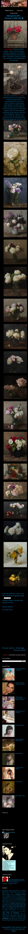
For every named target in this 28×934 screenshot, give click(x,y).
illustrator (20, 916)
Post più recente (8, 648)
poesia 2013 (11, 918)
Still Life (10, 602)
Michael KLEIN (18, 600)
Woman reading (11, 914)
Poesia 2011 (5, 905)
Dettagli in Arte (10, 897)
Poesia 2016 (7, 906)
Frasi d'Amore (4, 899)
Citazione (4, 895)
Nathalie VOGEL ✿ (19, 725)
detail (24, 915)
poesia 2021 (4, 920)
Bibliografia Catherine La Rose (11, 893)
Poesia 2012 (12, 905)
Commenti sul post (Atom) (17, 655)
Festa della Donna (12, 898)
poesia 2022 (10, 920)
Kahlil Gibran (12, 900)
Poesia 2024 (7, 908)
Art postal (19, 891)
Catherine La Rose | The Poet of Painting (20, 683)
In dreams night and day (20, 899)
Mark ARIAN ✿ (18, 753)
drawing (4, 916)
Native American (5, 901)
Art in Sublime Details (12, 891)
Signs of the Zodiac (18, 909)
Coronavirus (8, 895)
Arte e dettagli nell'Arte (9, 832)
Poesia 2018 (19, 906)
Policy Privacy (14, 13)
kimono (24, 916)
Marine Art (17, 900)
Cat (14, 894)
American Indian (15, 890)
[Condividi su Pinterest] (10, 598)
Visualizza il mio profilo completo (9, 883)
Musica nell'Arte (22, 900)
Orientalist (12, 903)
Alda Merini (8, 890)
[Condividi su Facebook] (8, 598)
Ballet (3, 893)
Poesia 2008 (10, 904)
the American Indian (17, 920)
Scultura (6, 909)
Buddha (8, 894)
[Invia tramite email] (4, 598)
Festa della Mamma (19, 898)
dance (21, 915)
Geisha (11, 899)
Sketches (24, 909)
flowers (11, 600)
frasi (16, 916)
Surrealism (23, 911)
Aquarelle (24, 890)
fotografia (12, 916)
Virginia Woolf (23, 913)
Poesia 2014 (19, 905)
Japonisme (8, 900)
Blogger (13, 931)
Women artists (9, 915)
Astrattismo (24, 891)
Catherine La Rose (21, 894)
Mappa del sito (9, 10)
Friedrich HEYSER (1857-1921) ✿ (19, 740)
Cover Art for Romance (17, 895)
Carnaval (11, 894)
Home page (20, 648)
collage (18, 915)
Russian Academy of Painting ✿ (20, 711)
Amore (20, 890)
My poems (20, 10)
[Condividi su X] (7, 598)
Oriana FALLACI (7, 903)
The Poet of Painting (10, 913)
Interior (3, 900)
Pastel (16, 903)
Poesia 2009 (16, 904)
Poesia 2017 (13, 906)
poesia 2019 (17, 918)
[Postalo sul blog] (6, 598)
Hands (14, 899)
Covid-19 (24, 895)
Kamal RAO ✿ (18, 781)
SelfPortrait (11, 909)
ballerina (14, 915)
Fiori (25, 898)
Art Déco (4, 891)
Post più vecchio (20, 650)
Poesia (5, 904)
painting (5, 602)
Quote (15, 908)
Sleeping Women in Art (7, 911)
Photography (21, 903)
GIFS (8, 899)
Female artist (5, 898)
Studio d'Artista (18, 911)
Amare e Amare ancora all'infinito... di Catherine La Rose (20, 698)
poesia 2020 (23, 918)
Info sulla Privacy (7, 610)
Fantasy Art (23, 897)
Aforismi (4, 890)
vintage (22, 920)
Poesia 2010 (23, 904)
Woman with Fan (17, 914)
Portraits (12, 908)
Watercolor (4, 914)
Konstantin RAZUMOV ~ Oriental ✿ (20, 669)
